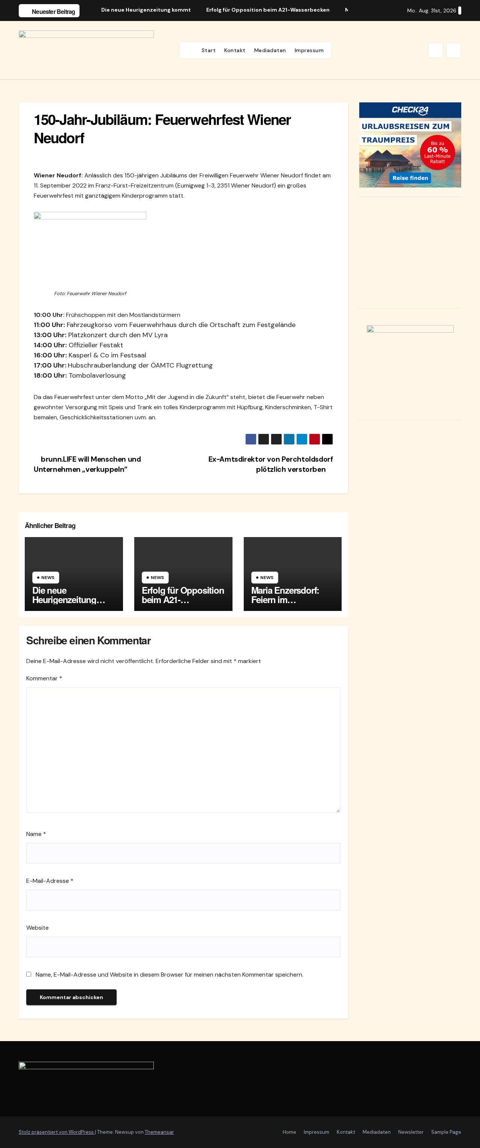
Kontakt (235, 50)
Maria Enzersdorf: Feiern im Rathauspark (285, 599)
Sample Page (446, 1132)
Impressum (309, 50)
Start (209, 50)
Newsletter (411, 1132)
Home (289, 1132)
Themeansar (159, 1132)
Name (36, 834)
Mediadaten (270, 50)
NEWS (47, 578)
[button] (435, 50)
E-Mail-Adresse (50, 881)
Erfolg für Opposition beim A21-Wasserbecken (183, 599)
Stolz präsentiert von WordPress (57, 1132)
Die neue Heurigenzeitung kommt (64, 599)
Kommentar (44, 678)
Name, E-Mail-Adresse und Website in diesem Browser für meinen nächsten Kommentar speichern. (169, 974)
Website (37, 928)
